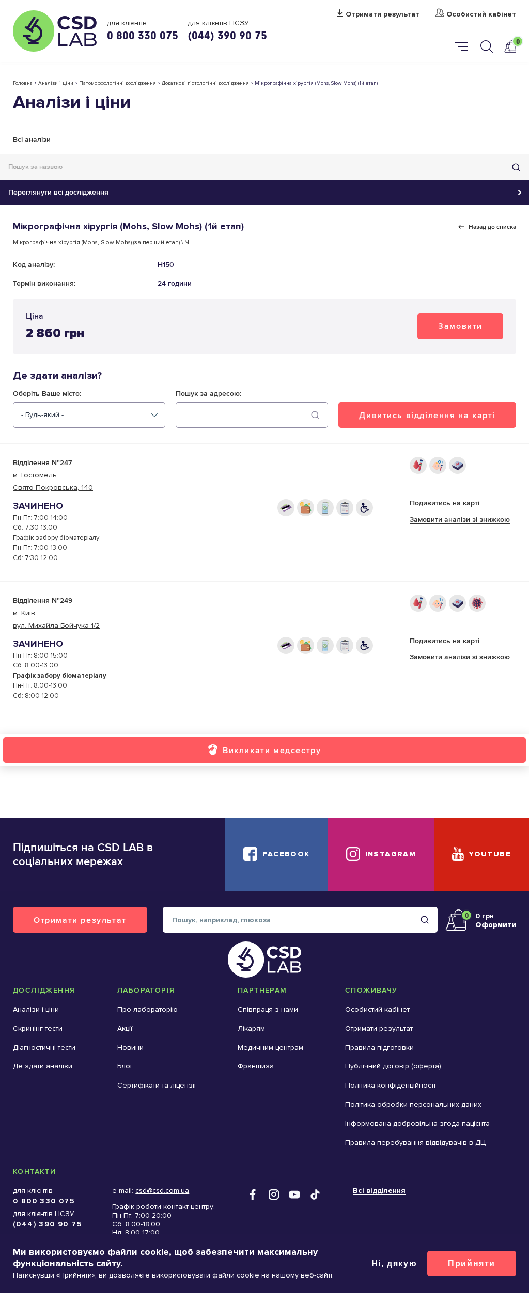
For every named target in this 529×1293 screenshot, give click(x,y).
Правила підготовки (379, 1047)
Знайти (516, 167)
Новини (130, 1047)
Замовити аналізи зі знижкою (460, 519)
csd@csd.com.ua (162, 1190)
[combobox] (89, 415)
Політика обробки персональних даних (413, 1104)
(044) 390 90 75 (227, 35)
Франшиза (256, 1066)
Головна (23, 83)
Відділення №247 (42, 462)
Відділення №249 (42, 600)
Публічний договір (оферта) (393, 1066)
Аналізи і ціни (55, 83)
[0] (510, 46)
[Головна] (55, 31)
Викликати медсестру (272, 750)
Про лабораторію (147, 1009)
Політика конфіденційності (390, 1085)
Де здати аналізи (42, 1066)
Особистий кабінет (481, 14)
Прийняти (471, 1263)
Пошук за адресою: (208, 394)
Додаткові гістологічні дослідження (205, 83)
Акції (124, 1028)
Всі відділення (379, 1190)
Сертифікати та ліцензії (156, 1085)
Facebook (285, 854)
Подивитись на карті (444, 503)
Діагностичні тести (44, 1047)
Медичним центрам (270, 1047)
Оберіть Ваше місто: (47, 394)
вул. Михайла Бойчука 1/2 (56, 625)
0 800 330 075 (142, 35)
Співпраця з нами (268, 1009)
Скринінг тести (38, 1028)
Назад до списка (492, 226)
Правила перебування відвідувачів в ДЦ (415, 1142)
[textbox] (42, 415)
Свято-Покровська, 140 (53, 487)
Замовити (460, 326)
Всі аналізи (32, 139)
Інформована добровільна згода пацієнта (417, 1123)
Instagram (390, 854)
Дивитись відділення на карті (427, 415)
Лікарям (251, 1028)
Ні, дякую (394, 1263)
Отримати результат (382, 14)
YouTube (490, 854)
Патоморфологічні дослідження (117, 83)
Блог (125, 1066)
